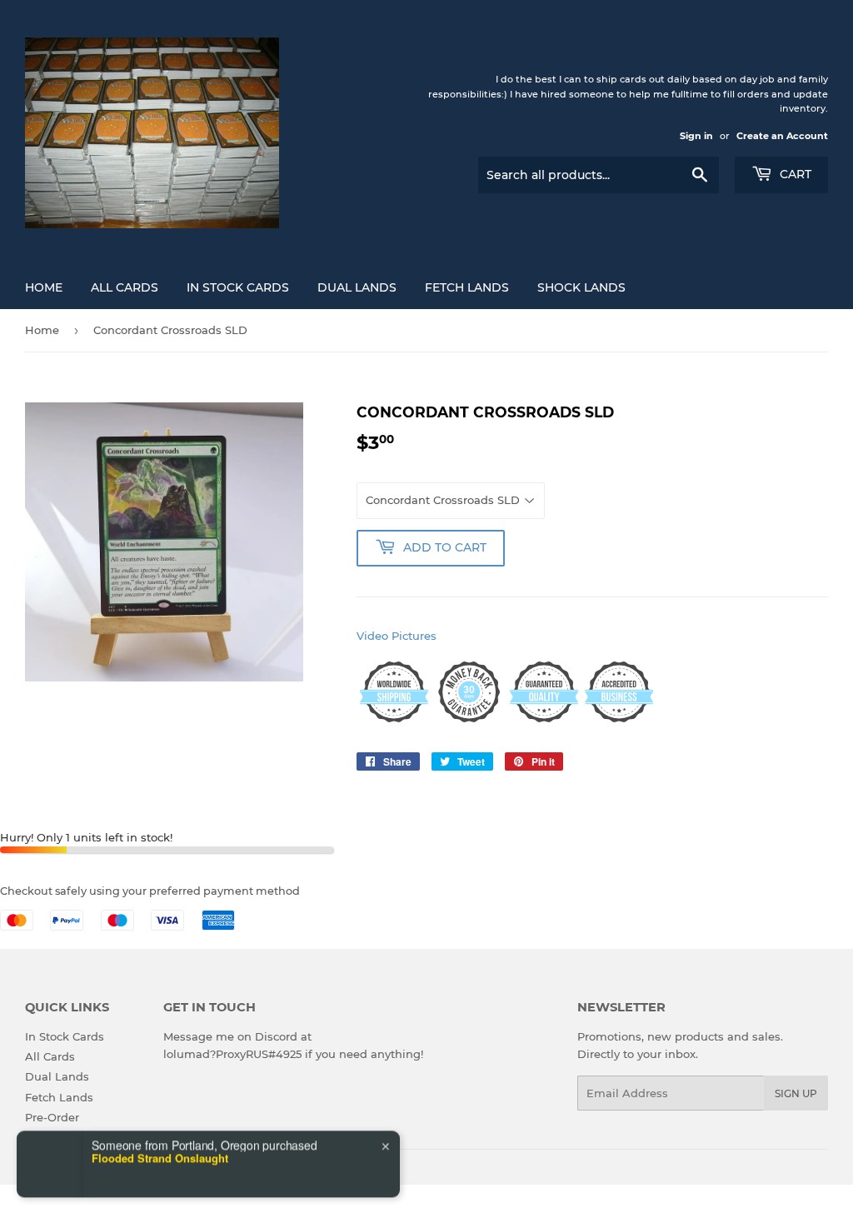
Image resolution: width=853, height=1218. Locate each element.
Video (372, 635)
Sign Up (796, 1093)
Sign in (696, 136)
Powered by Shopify (195, 1170)
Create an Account (782, 136)
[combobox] (70, 1178)
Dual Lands (357, 287)
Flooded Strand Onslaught (160, 1122)
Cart (793, 174)
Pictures (414, 635)
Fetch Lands (467, 287)
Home (43, 287)
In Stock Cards (238, 287)
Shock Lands (581, 287)
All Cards (124, 287)
